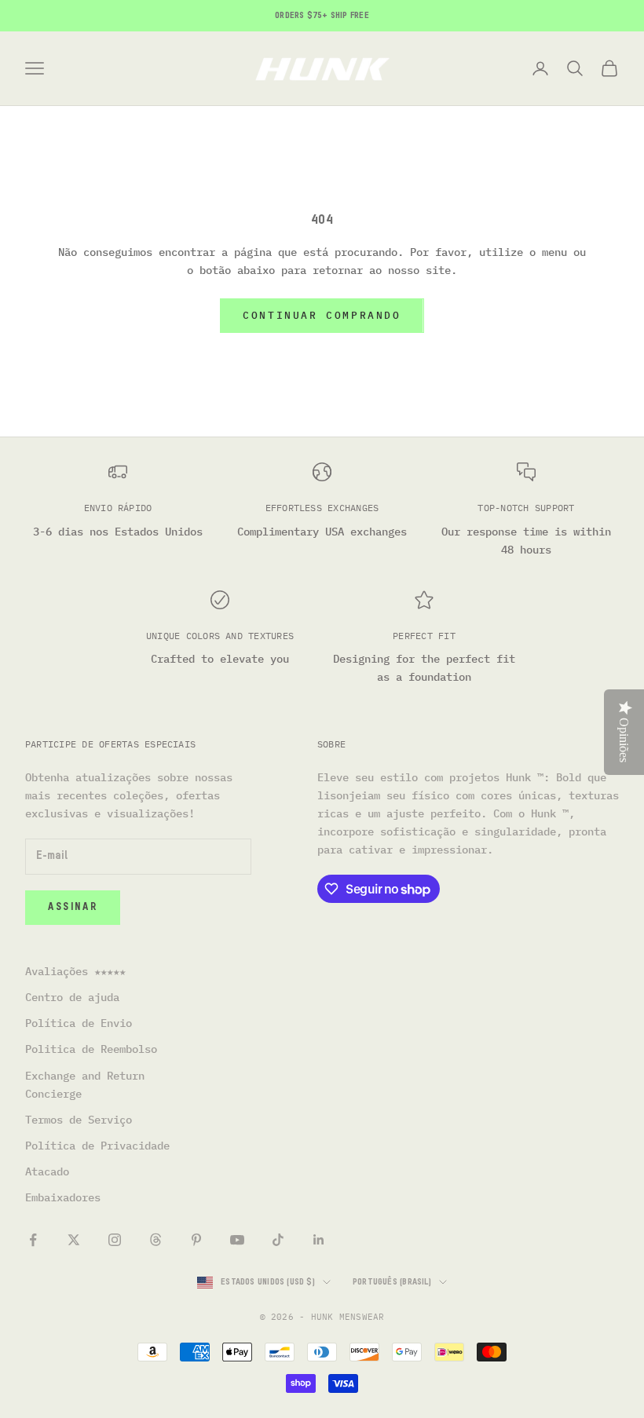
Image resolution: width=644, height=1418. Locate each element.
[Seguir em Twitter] (74, 1240)
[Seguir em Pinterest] (196, 1240)
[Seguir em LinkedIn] (319, 1240)
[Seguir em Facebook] (33, 1240)
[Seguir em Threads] (155, 1240)
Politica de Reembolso (91, 1049)
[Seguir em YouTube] (237, 1240)
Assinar (72, 907)
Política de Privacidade (97, 1145)
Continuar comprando (322, 315)
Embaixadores (63, 1197)
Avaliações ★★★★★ (75, 971)
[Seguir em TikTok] (278, 1240)
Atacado (47, 1171)
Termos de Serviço (78, 1120)
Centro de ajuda (72, 997)
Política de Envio (78, 1023)
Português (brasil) (392, 1281)
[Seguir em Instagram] (115, 1240)
